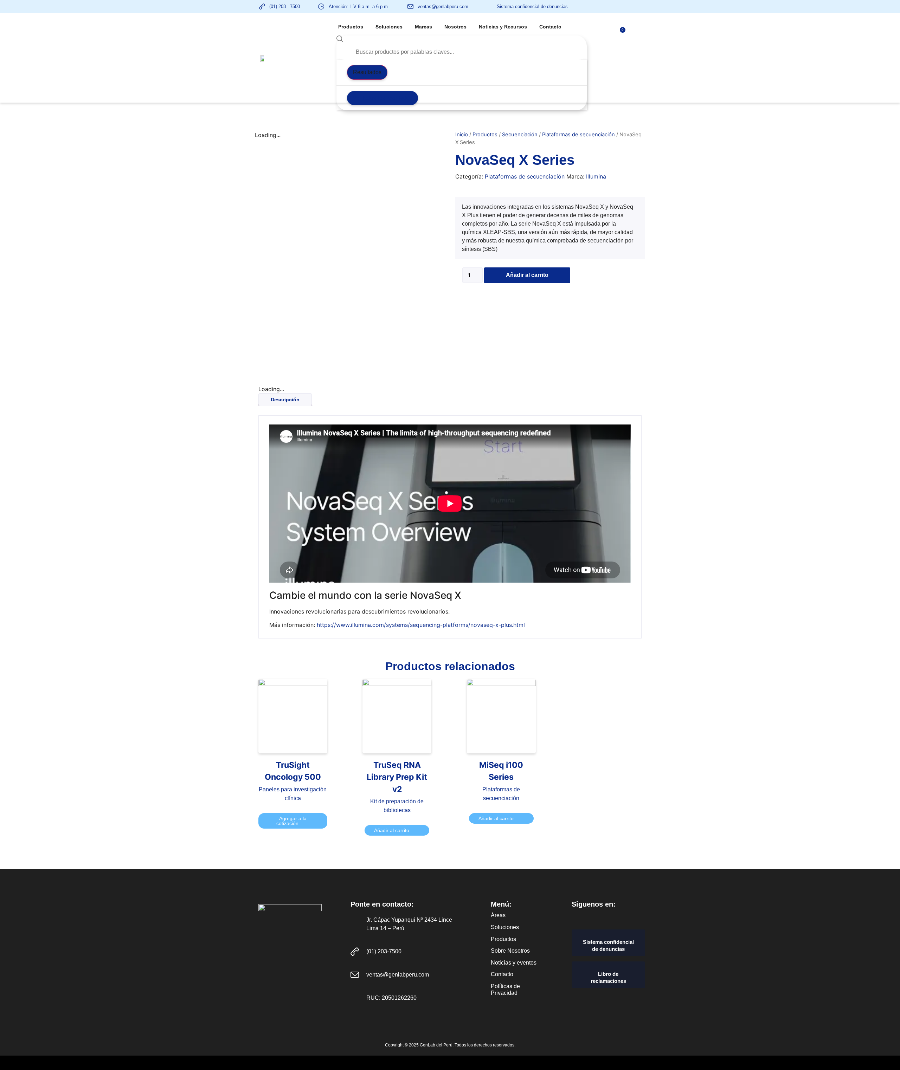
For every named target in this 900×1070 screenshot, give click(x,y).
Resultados (367, 72)
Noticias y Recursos (503, 27)
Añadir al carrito (527, 275)
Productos (350, 27)
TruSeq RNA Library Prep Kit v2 (397, 777)
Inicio (461, 134)
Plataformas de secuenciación (578, 134)
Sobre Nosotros (510, 951)
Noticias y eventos (513, 963)
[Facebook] (576, 916)
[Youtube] (588, 916)
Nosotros (455, 27)
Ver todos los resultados (382, 98)
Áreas (498, 915)
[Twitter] (613, 916)
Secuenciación (520, 134)
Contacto (550, 27)
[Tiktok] (637, 916)
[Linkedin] (600, 916)
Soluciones (389, 27)
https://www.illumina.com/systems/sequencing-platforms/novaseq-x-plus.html (421, 624)
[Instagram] (625, 916)
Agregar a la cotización (291, 821)
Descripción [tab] (285, 399)
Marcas (423, 27)
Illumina (596, 176)
